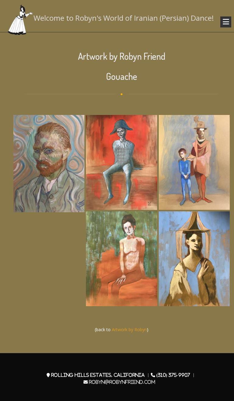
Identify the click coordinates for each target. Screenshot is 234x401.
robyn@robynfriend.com (122, 382)
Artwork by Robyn (129, 329)
